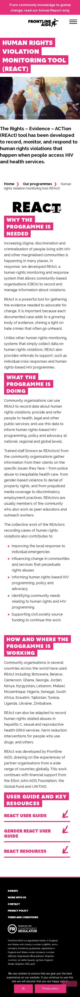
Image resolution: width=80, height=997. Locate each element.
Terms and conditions (23, 917)
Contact (14, 904)
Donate (13, 890)
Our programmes (37, 184)
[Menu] (73, 22)
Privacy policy (18, 910)
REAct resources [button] (25, 851)
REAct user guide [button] (25, 815)
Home (9, 184)
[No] (69, 984)
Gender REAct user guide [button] (27, 833)
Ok (23, 988)
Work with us (17, 897)
